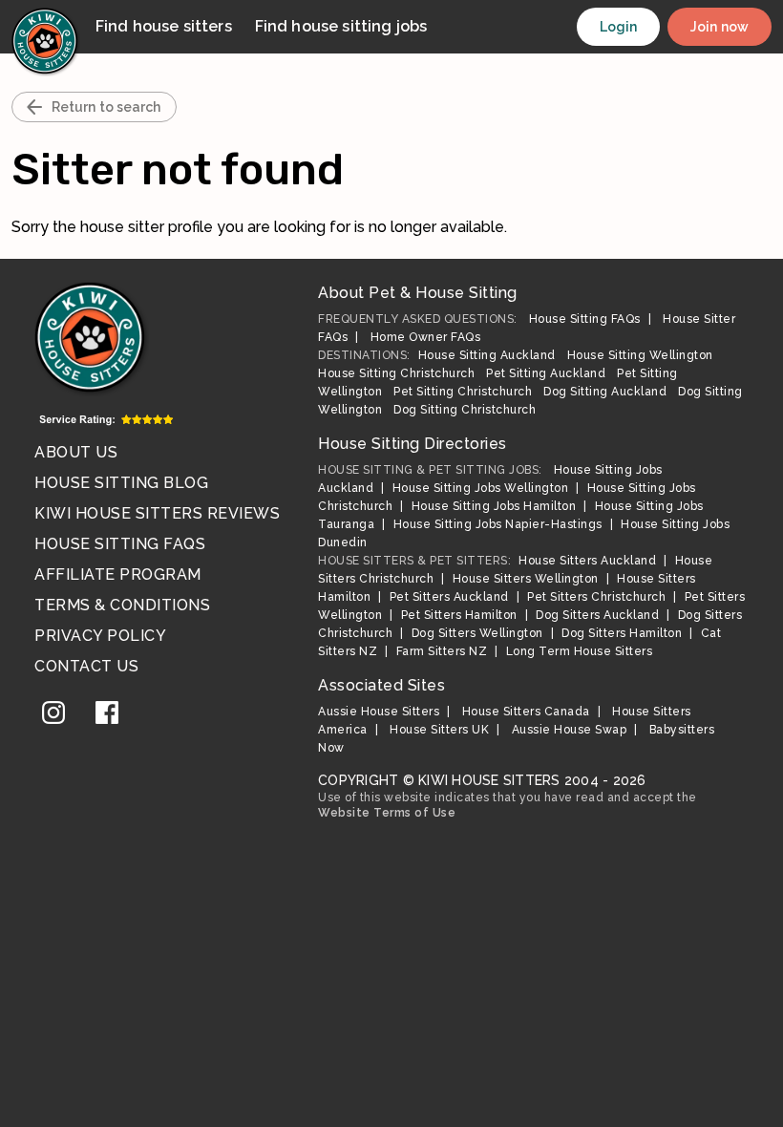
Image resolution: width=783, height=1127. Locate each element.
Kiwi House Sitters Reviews (157, 513)
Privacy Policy (100, 636)
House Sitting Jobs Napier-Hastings (498, 524)
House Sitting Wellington (640, 355)
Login (619, 26)
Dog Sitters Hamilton (621, 633)
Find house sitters (163, 26)
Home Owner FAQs (425, 337)
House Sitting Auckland (487, 355)
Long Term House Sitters (579, 651)
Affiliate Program (117, 574)
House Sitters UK (439, 729)
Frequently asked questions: (418, 319)
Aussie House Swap (569, 729)
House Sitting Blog (121, 483)
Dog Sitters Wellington (477, 633)
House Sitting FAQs (119, 544)
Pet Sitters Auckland (449, 597)
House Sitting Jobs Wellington (480, 488)
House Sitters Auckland (587, 560)
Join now (719, 26)
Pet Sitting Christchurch (462, 391)
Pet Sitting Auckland (545, 373)
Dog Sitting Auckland (605, 391)
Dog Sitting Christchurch (464, 409)
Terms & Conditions (122, 605)
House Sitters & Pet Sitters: (414, 560)
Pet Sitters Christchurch (596, 597)
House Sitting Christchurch (396, 373)
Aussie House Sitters (378, 711)
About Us (75, 452)
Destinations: (364, 355)
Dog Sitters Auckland (597, 615)
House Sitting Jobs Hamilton (494, 506)
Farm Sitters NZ (442, 651)
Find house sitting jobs (341, 26)
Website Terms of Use (386, 812)
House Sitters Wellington (526, 578)
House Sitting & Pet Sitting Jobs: (430, 470)
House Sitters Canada (526, 711)
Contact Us (86, 666)
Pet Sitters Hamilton (459, 615)
